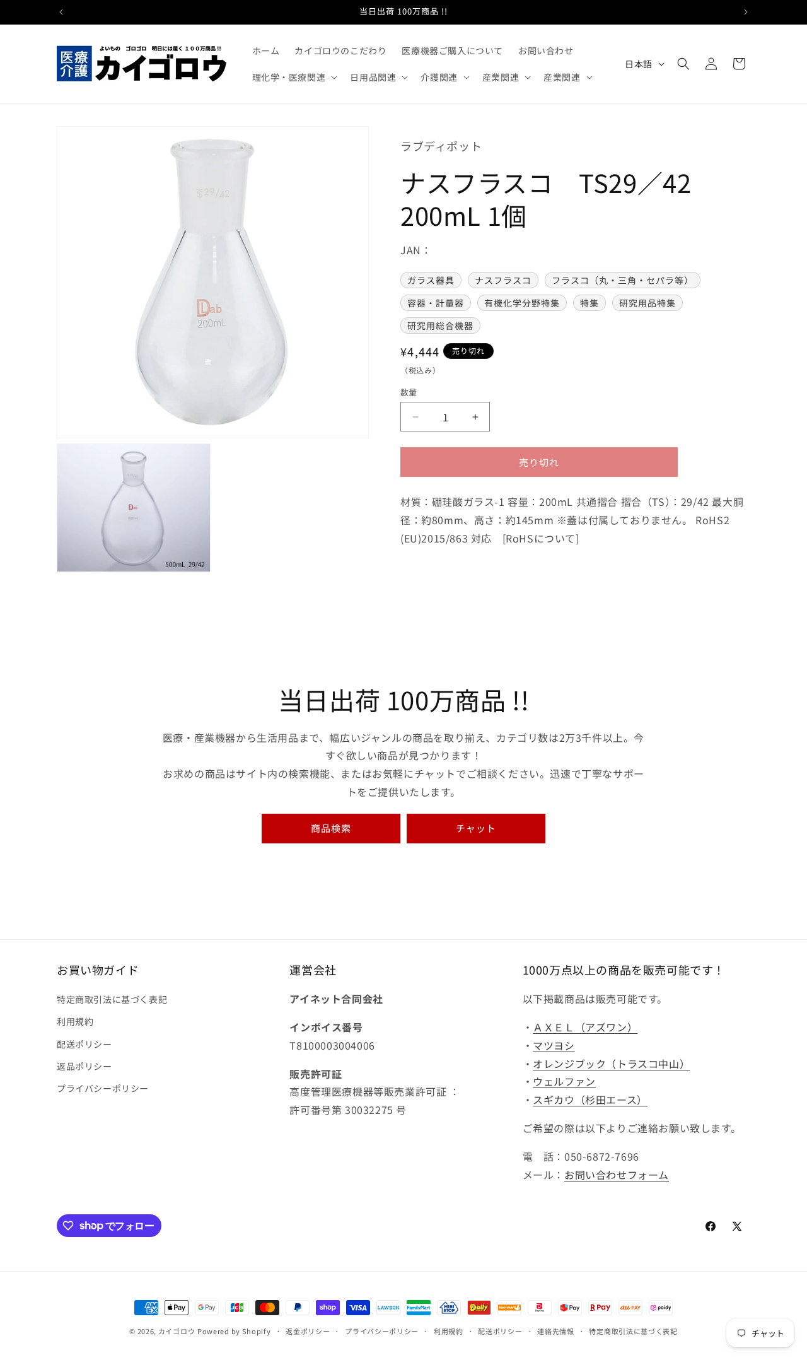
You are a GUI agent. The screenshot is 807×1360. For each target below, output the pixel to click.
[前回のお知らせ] (61, 12)
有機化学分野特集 (522, 302)
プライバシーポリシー (103, 1088)
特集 (589, 302)
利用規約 (75, 1022)
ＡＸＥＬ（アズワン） (585, 1027)
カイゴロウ (176, 1331)
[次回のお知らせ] (746, 12)
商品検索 (331, 828)
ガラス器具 (431, 280)
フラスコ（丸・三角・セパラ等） (623, 280)
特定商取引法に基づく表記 (112, 999)
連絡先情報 (555, 1330)
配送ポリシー (84, 1044)
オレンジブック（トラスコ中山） (611, 1063)
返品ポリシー (84, 1066)
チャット (476, 828)
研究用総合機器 (440, 325)
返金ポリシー (308, 1330)
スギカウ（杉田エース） (590, 1099)
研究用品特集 (647, 302)
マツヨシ (553, 1045)
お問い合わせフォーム (616, 1174)
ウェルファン (564, 1081)
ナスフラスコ (503, 280)
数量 (408, 392)
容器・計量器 (435, 302)
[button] (294, 77)
